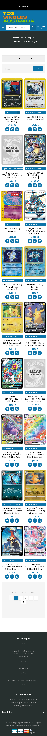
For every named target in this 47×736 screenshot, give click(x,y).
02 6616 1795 (23, 668)
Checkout (23, 7)
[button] (29, 68)
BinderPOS (37, 725)
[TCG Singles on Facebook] (23, 3)
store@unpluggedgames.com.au (23, 680)
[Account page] (38, 27)
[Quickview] (7, 129)
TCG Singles (14, 41)
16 (36, 598)
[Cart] (43, 27)
